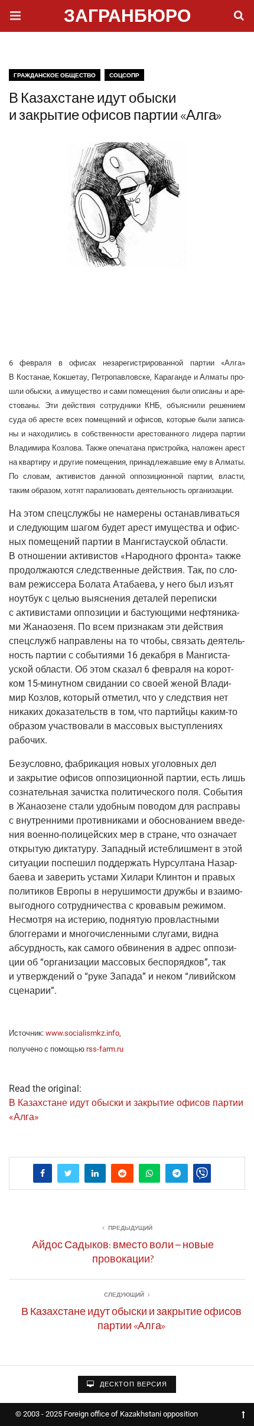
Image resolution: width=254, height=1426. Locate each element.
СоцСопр (124, 75)
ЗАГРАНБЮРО (127, 17)
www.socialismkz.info (82, 1033)
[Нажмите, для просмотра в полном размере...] (127, 310)
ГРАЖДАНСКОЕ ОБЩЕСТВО (55, 75)
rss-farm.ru (104, 1049)
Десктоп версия (132, 1384)
